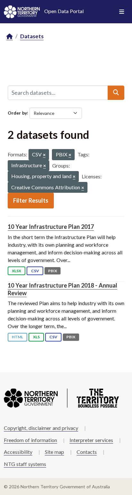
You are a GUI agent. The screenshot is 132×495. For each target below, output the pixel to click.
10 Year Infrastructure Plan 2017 (51, 226)
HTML (17, 336)
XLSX (16, 270)
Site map (54, 452)
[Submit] (116, 93)
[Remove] (44, 155)
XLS (36, 336)
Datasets (32, 36)
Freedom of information (30, 440)
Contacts (87, 452)
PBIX (52, 270)
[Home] (9, 36)
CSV (35, 270)
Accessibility (18, 452)
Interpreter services (91, 440)
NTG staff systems (25, 464)
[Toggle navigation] (121, 11)
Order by (17, 112)
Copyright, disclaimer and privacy (41, 428)
